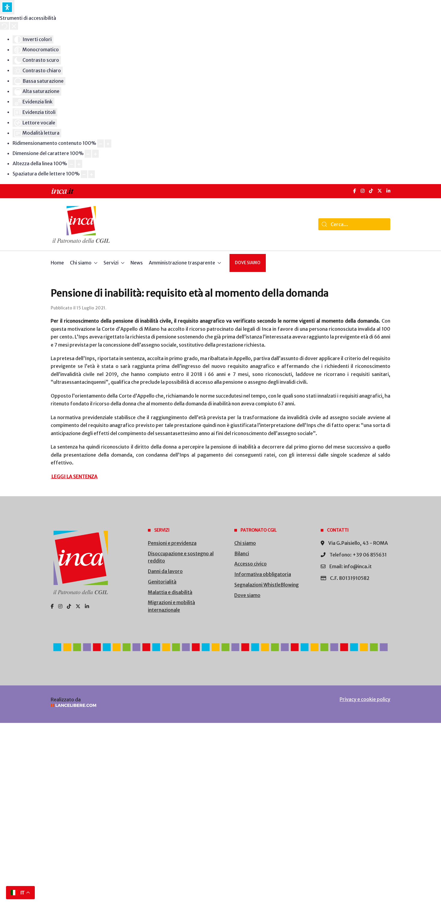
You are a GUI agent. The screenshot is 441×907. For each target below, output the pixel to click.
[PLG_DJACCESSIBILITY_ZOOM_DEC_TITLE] (100, 143)
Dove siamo (247, 262)
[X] (379, 191)
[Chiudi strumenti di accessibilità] (14, 26)
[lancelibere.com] (130, 705)
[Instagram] (362, 191)
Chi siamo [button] (81, 263)
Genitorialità (162, 582)
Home (57, 263)
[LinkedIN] (388, 191)
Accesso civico (250, 564)
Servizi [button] (111, 263)
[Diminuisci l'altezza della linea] (71, 164)
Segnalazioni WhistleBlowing (266, 585)
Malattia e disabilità (170, 592)
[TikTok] (371, 191)
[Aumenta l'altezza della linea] (79, 164)
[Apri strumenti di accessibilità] (7, 7)
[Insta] (60, 606)
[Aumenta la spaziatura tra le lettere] (91, 174)
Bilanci (241, 553)
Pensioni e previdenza (172, 543)
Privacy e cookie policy (365, 699)
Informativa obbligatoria (262, 574)
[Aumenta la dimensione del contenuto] (108, 143)
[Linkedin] (87, 606)
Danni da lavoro (165, 571)
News (136, 263)
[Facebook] (354, 191)
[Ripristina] (4, 26)
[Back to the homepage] (81, 224)
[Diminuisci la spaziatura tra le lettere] (84, 174)
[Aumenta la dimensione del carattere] (95, 154)
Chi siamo (245, 543)
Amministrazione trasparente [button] (182, 263)
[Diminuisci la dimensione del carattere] (88, 154)
